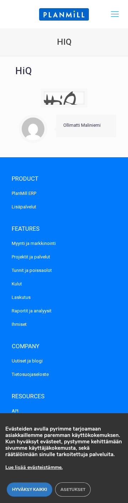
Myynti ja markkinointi (34, 243)
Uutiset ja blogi (27, 360)
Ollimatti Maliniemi (82, 125)
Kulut (17, 283)
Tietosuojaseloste (30, 374)
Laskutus (21, 297)
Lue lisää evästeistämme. (34, 467)
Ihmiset (19, 324)
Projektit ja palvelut (31, 256)
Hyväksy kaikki (29, 489)
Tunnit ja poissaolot (32, 270)
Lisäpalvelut (24, 206)
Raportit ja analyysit (32, 310)
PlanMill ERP (24, 193)
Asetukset (72, 489)
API (15, 411)
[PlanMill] (64, 14)
